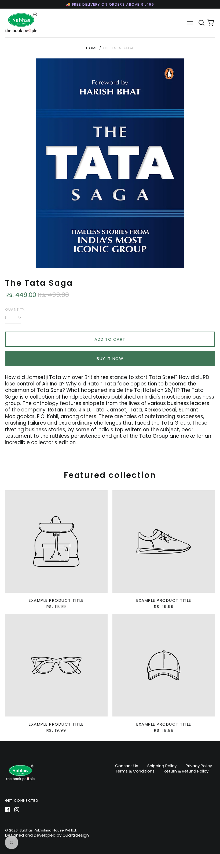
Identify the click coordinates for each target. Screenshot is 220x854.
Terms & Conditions (135, 771)
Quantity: (15, 309)
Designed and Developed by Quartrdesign (47, 835)
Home (92, 48)
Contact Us (126, 765)
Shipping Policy (162, 765)
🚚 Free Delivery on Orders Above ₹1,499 (110, 4)
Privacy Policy (199, 765)
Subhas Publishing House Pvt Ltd (48, 830)
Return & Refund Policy (186, 771)
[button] (201, 22)
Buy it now (110, 358)
